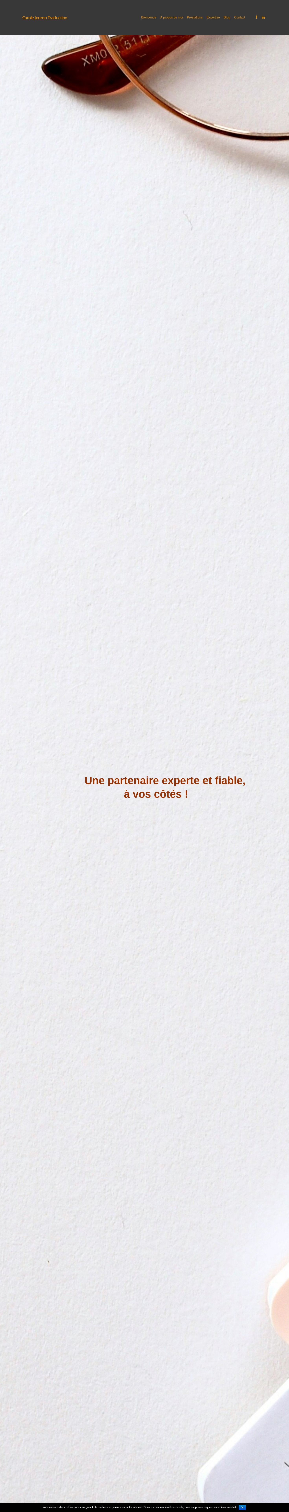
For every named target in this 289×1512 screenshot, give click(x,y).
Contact (239, 17)
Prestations (195, 17)
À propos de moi (171, 17)
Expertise (213, 17)
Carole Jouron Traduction (44, 17)
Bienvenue (148, 17)
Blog (227, 17)
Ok (242, 1507)
